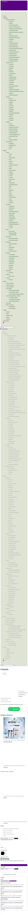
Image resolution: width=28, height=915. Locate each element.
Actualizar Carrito (4, 881)
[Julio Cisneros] (7, 689)
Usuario (4, 674)
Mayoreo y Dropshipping (8, 833)
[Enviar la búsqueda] (14, 665)
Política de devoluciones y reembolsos (11, 828)
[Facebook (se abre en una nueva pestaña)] (3, 5)
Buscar (16, 838)
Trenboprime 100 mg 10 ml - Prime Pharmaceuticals (11, 907)
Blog (4, 835)
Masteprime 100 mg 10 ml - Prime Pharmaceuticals (11, 891)
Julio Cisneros (21, 690)
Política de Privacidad (7, 830)
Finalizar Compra (12, 881)
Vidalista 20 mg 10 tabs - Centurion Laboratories (11, 897)
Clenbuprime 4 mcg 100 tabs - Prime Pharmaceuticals (12, 902)
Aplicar (16, 868)
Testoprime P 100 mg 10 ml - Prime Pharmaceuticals (11, 886)
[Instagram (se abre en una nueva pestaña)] (3, 7)
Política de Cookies (7, 832)
